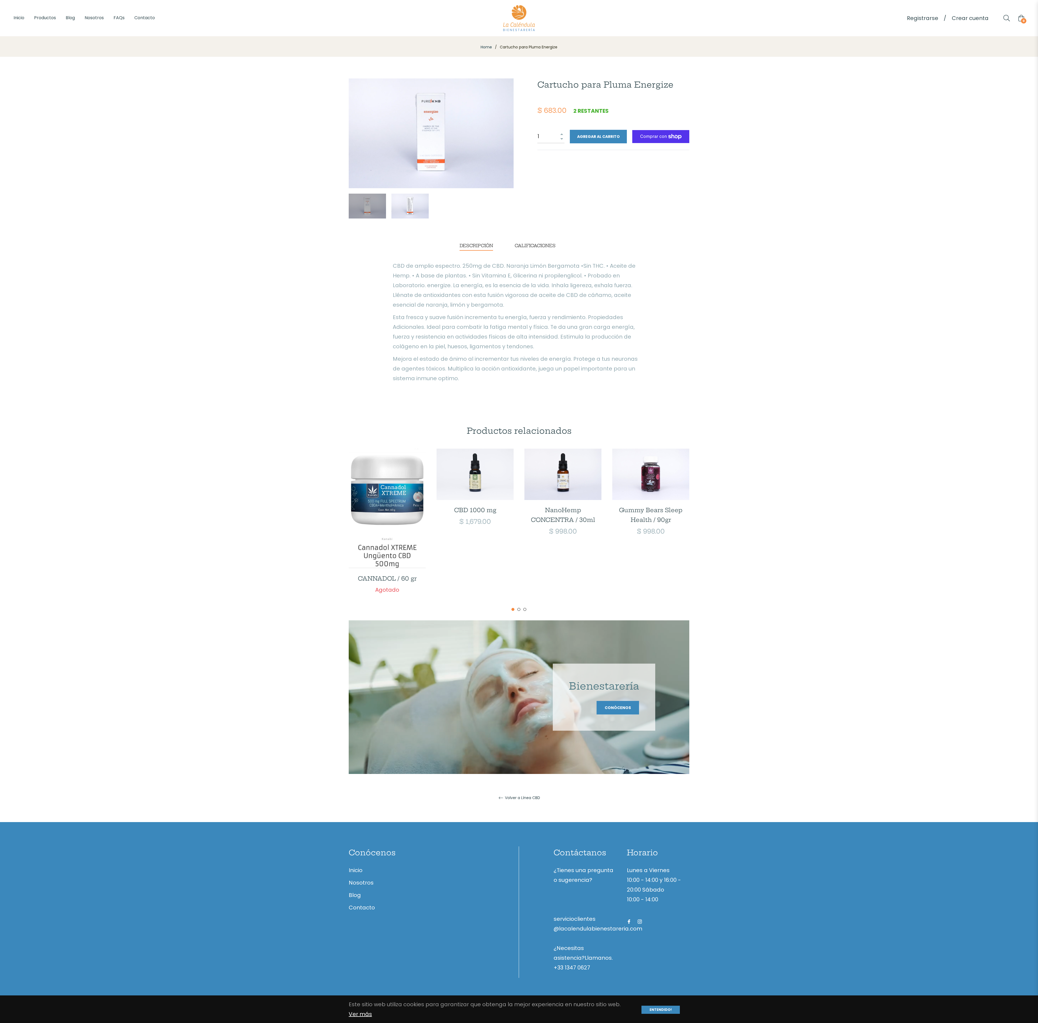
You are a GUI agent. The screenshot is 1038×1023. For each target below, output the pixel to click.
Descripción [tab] (476, 245)
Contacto (362, 907)
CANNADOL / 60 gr (387, 578)
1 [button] (512, 609)
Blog (355, 895)
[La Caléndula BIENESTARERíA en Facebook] (629, 921)
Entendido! (661, 1009)
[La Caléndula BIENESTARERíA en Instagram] (640, 921)
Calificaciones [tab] (536, 245)
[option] (387, 530)
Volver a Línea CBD (522, 798)
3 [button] (524, 609)
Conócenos (618, 707)
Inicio (355, 870)
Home (486, 47)
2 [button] (518, 609)
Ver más (360, 1014)
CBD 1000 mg (475, 510)
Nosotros (361, 882)
